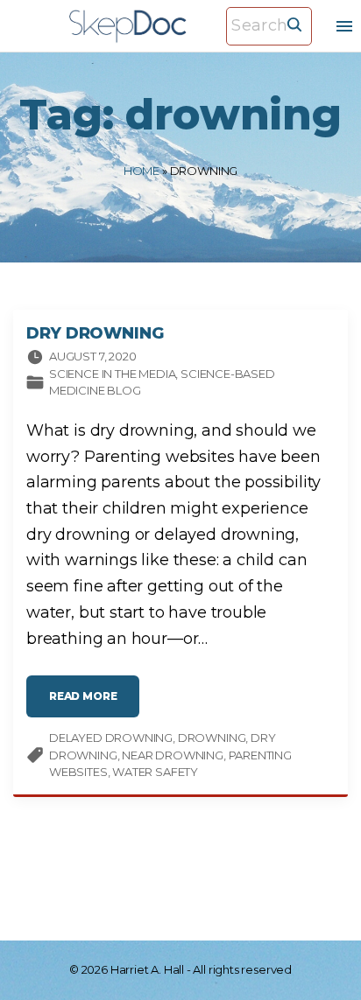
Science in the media (112, 374)
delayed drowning (111, 738)
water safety (155, 772)
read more (94, 700)
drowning (212, 738)
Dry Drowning (95, 333)
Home (141, 171)
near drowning (172, 755)
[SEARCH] (294, 23)
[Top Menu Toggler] (344, 26)
